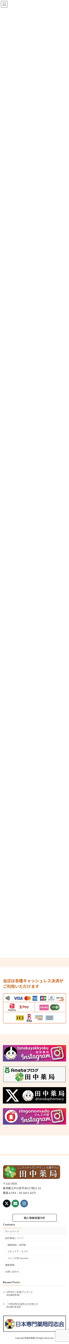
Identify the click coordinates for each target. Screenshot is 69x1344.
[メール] (15, 1203)
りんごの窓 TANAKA (17, 1258)
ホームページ (12, 1231)
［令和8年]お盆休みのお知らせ (22, 1304)
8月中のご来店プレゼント (19, 1292)
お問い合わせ (12, 1271)
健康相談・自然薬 (16, 1244)
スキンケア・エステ (17, 1251)
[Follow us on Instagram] (24, 1203)
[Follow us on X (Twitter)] (7, 1203)
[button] (34, 1218)
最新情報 (9, 1265)
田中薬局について (14, 1238)
